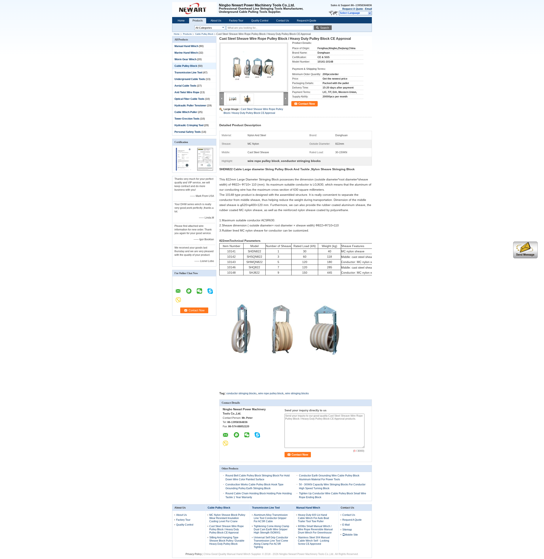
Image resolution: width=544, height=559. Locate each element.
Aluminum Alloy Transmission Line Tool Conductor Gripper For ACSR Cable (271, 518)
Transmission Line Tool (188, 72)
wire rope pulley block (270, 393)
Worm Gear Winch (185, 59)
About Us (216, 20)
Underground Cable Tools (189, 79)
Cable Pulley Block (204, 34)
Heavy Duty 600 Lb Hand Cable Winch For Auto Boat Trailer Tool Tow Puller (313, 518)
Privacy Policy (194, 554)
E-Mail (346, 524)
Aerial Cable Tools (185, 85)
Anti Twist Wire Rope (186, 92)
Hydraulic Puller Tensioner (190, 105)
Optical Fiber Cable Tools (189, 98)
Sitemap (347, 529)
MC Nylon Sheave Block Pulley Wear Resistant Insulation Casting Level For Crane (227, 518)
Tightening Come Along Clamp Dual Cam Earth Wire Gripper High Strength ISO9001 (271, 529)
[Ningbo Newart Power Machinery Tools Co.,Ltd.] (370, 13)
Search (324, 27)
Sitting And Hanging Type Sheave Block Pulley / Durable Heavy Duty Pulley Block (226, 540)
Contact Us (282, 20)
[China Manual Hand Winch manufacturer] (195, 8)
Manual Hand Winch (186, 46)
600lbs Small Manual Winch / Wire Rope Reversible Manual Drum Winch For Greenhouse (315, 529)
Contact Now (306, 103)
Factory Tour (236, 20)
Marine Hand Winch (186, 52)
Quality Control (259, 20)
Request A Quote (352, 8)
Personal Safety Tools (187, 131)
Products (198, 20)
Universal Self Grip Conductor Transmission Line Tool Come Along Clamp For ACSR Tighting (271, 542)
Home (181, 20)
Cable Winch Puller (185, 112)
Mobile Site (351, 534)
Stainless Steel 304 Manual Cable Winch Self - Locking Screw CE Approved (314, 540)
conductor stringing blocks (241, 393)
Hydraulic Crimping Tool (188, 125)
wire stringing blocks (297, 393)
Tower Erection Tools (187, 118)
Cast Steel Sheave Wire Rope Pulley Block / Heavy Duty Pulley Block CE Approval (226, 529)
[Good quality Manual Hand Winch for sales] (183, 169)
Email (368, 8)
